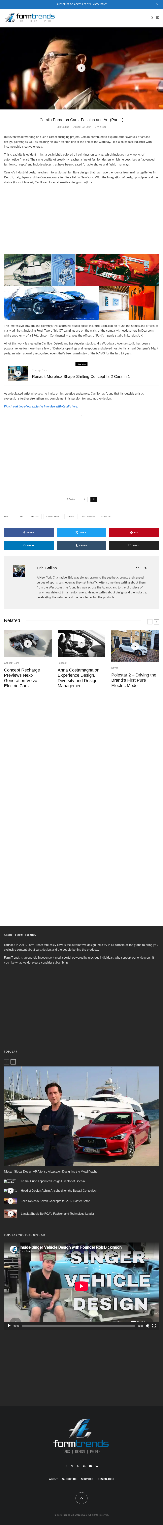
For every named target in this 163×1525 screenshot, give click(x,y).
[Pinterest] (84, 1466)
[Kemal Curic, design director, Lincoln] (10, 1181)
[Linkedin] (97, 1466)
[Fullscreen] (154, 1326)
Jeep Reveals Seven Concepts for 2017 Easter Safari (55, 1201)
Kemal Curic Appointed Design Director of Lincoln (53, 1181)
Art (23, 516)
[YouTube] (90, 1466)
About (53, 1479)
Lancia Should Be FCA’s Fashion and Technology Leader (57, 1213)
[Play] (9, 1326)
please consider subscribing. (50, 962)
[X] (72, 1466)
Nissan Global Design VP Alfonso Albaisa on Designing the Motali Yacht (50, 1171)
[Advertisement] (81, 217)
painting (107, 516)
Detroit (72, 516)
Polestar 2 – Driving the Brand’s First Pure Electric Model (133, 680)
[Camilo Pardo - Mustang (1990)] (27, 269)
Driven (114, 668)
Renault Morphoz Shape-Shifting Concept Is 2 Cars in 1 (81, 376)
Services (87, 1479)
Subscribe (69, 1479)
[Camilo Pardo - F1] (117, 269)
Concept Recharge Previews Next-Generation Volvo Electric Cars (22, 678)
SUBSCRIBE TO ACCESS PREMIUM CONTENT (81, 4)
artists (35, 516)
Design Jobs (106, 1479)
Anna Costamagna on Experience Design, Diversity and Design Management (78, 678)
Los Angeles (89, 516)
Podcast (62, 663)
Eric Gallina (63, 127)
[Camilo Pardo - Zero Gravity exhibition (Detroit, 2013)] (129, 302)
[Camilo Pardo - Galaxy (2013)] (63, 269)
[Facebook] (66, 1466)
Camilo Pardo (53, 516)
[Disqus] (81, 753)
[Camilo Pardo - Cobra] (51, 302)
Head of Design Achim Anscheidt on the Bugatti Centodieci (58, 1190)
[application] (81, 1286)
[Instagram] (78, 1466)
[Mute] (147, 1326)
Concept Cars (39, 370)
